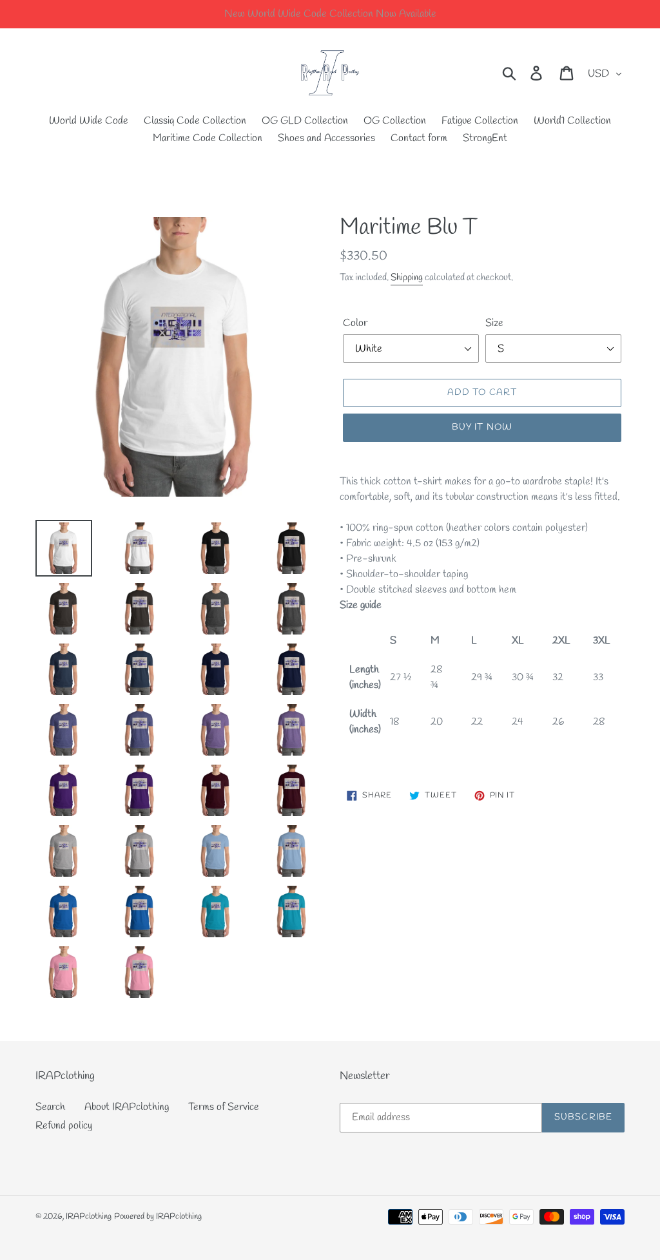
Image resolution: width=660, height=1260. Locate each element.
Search (50, 1107)
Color (355, 323)
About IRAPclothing (126, 1107)
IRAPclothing (89, 1216)
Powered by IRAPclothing (158, 1216)
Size (494, 323)
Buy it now (482, 427)
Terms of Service (223, 1107)
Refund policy (63, 1125)
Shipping (407, 277)
